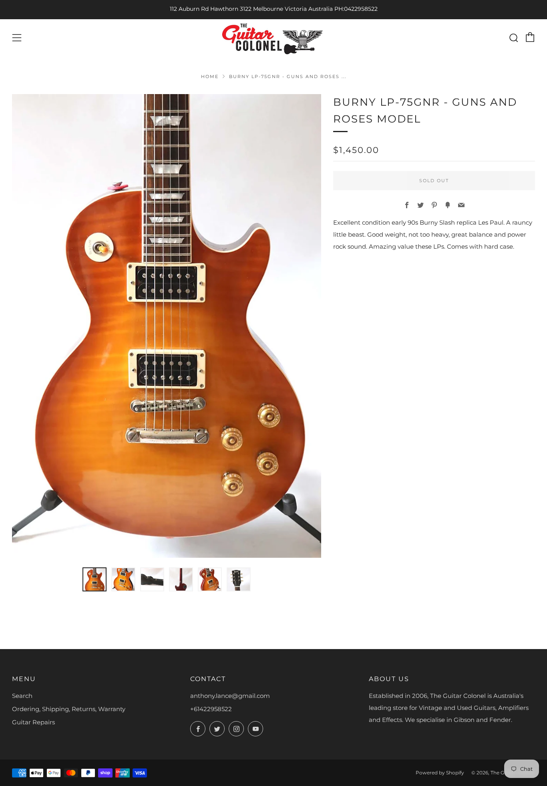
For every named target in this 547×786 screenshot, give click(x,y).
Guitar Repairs (33, 722)
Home (210, 76)
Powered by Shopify (440, 773)
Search (22, 696)
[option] (166, 326)
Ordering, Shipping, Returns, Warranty (68, 709)
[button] (94, 579)
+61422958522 (211, 709)
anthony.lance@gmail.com (230, 696)
